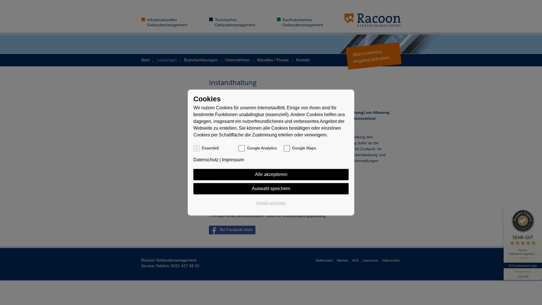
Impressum (233, 159)
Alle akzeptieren (271, 174)
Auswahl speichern (271, 188)
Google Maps (304, 148)
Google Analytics (262, 148)
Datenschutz (205, 159)
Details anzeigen (271, 203)
